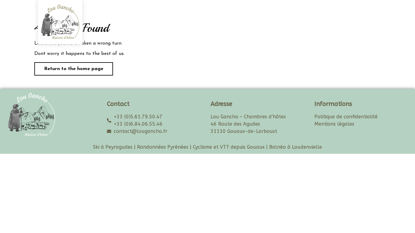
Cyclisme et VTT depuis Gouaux (229, 147)
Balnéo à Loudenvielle (295, 147)
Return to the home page (68, 66)
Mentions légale (333, 124)
